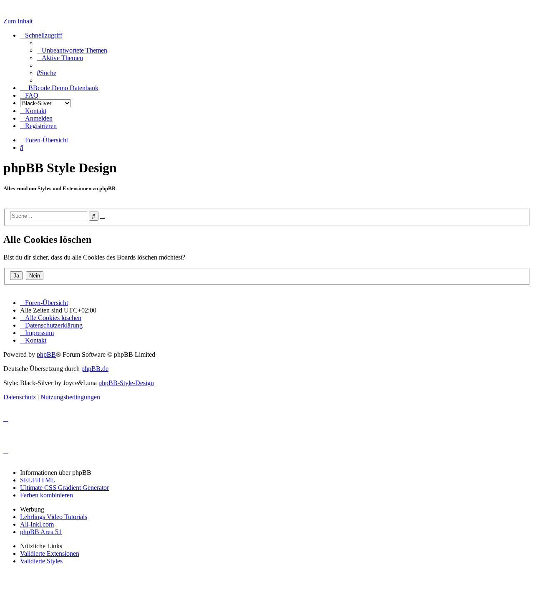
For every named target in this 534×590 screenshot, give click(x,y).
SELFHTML (37, 480)
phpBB (46, 354)
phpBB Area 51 (41, 531)
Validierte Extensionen (49, 553)
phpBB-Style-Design (126, 382)
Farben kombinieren (46, 495)
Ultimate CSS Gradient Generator (64, 487)
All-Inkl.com (37, 524)
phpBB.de (94, 368)
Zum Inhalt (18, 21)
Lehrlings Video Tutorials (53, 516)
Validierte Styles (41, 561)
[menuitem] (72, 50)
